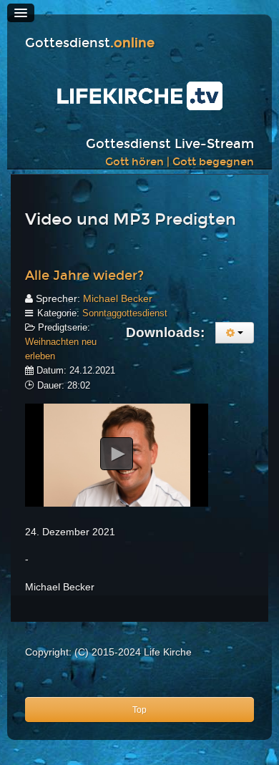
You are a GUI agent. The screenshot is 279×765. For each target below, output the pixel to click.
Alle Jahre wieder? (84, 275)
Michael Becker (117, 298)
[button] (116, 453)
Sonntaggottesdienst (124, 313)
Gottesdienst (90, 43)
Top (139, 710)
